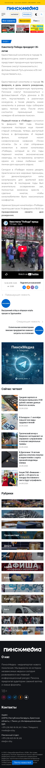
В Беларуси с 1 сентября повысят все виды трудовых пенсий (30, 420)
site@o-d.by (7, 741)
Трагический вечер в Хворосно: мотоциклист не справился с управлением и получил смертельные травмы (31, 438)
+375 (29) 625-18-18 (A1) (12, 738)
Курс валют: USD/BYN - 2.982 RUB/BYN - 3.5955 (27, 2)
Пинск (36, 21)
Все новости (8, 21)
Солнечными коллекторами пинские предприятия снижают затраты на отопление (20, 330)
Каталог (14, 14)
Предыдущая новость (17, 294)
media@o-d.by (8, 730)
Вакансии (25, 21)
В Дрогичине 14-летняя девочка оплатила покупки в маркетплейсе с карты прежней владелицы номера (31, 457)
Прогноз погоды (9, 2)
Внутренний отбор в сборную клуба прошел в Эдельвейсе (17, 312)
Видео (5, 41)
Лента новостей (22, 762)
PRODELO (27, 14)
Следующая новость (28, 321)
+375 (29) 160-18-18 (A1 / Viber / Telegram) (20, 727)
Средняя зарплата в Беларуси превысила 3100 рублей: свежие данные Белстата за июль (30, 401)
